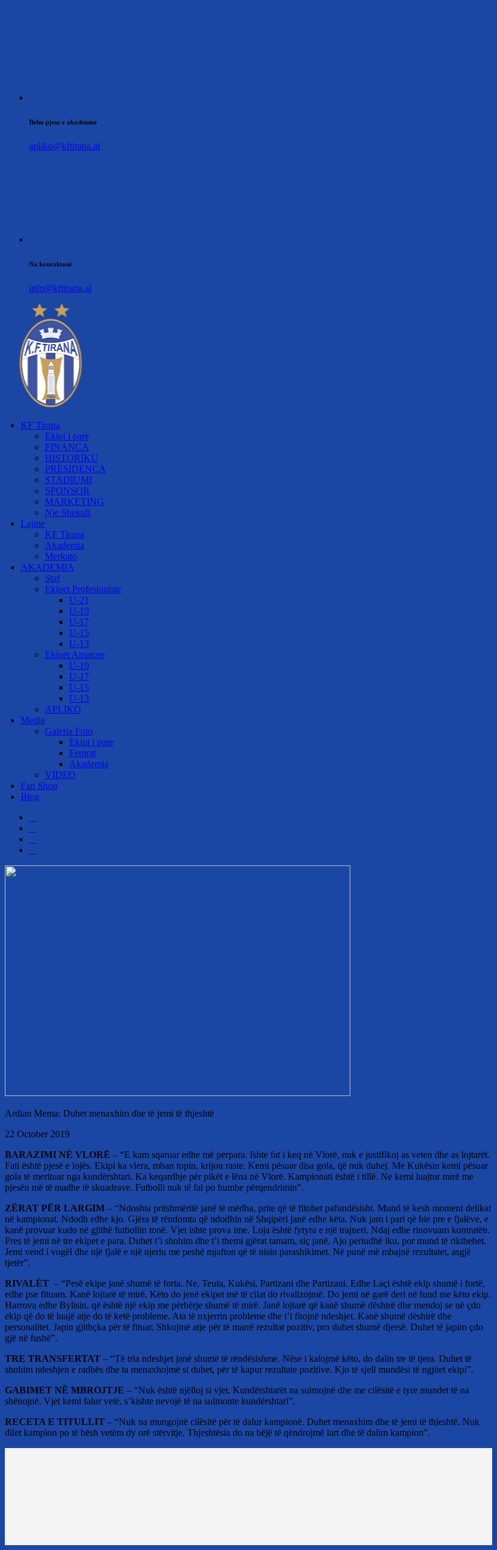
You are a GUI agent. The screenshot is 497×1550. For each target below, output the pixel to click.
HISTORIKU (71, 458)
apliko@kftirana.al (64, 146)
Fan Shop (39, 785)
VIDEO (60, 775)
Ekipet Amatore (75, 654)
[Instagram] (32, 839)
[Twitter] (32, 828)
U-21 (79, 600)
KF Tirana (40, 425)
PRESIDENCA (75, 469)
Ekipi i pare (67, 436)
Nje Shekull (67, 512)
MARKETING (74, 501)
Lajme (33, 523)
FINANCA (67, 447)
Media (33, 720)
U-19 (79, 611)
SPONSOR (67, 491)
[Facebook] (32, 817)
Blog (30, 796)
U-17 (79, 622)
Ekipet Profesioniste (83, 589)
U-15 (79, 633)
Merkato (61, 556)
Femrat (82, 753)
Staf (52, 578)
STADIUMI (68, 480)
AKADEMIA (48, 567)
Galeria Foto (69, 731)
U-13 (79, 643)
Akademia (64, 545)
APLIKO (63, 709)
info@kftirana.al (60, 288)
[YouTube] (32, 850)
